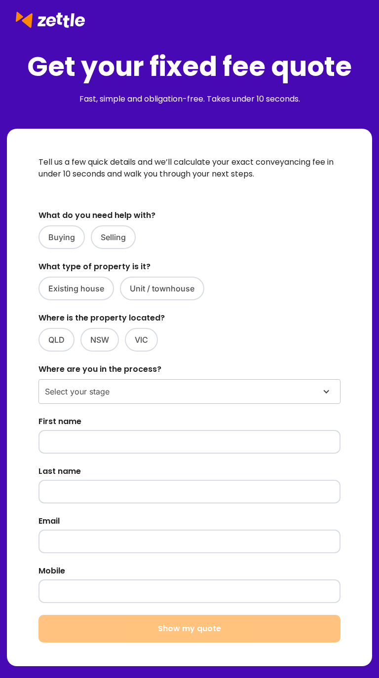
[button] (189, 391)
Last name (59, 471)
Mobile (51, 570)
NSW (99, 340)
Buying (61, 237)
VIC (141, 340)
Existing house (76, 288)
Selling (113, 237)
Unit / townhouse (162, 288)
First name (59, 421)
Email (49, 521)
